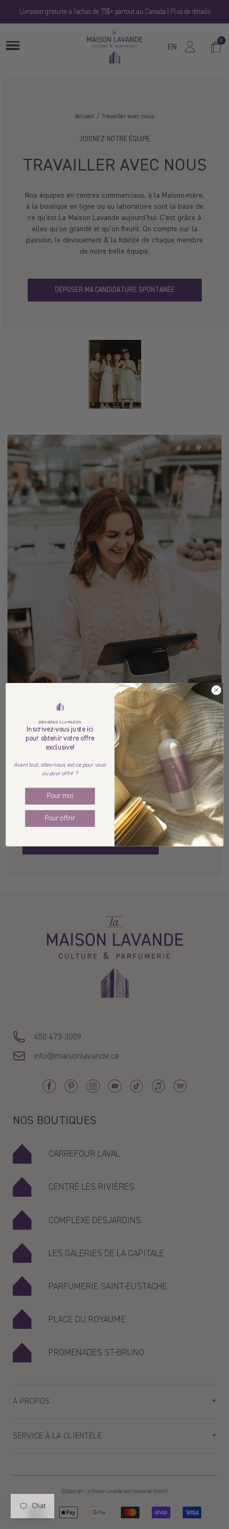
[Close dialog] (216, 690)
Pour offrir (60, 818)
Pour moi (60, 795)
